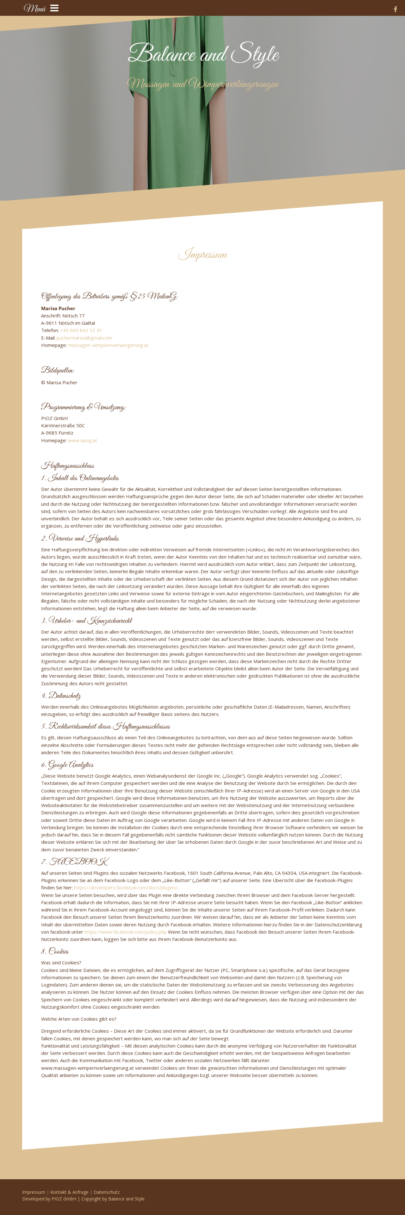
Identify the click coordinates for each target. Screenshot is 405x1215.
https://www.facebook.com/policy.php (125, 932)
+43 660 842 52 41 (81, 330)
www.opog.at (82, 440)
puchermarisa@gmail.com (84, 338)
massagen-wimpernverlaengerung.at (108, 345)
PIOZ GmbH (64, 1199)
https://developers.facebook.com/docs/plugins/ (126, 887)
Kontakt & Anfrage (69, 1192)
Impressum (33, 1192)
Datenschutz (107, 1192)
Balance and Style (202, 55)
